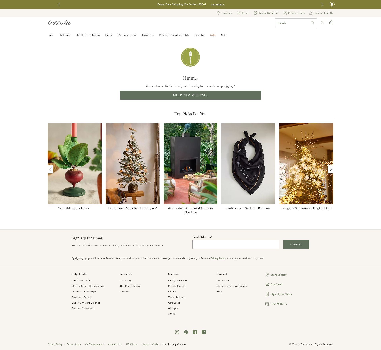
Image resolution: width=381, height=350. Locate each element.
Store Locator (278, 274)
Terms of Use (74, 344)
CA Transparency (94, 344)
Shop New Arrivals (190, 95)
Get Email (276, 284)
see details (218, 4)
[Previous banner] (59, 4)
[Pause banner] (332, 4)
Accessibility (115, 344)
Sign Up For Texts (281, 294)
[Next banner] (322, 4)
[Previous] (51, 169)
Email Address (201, 237)
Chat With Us (279, 303)
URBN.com (132, 344)
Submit (296, 244)
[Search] (312, 23)
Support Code (150, 344)
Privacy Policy (218, 258)
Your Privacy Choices (174, 344)
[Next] (330, 169)
